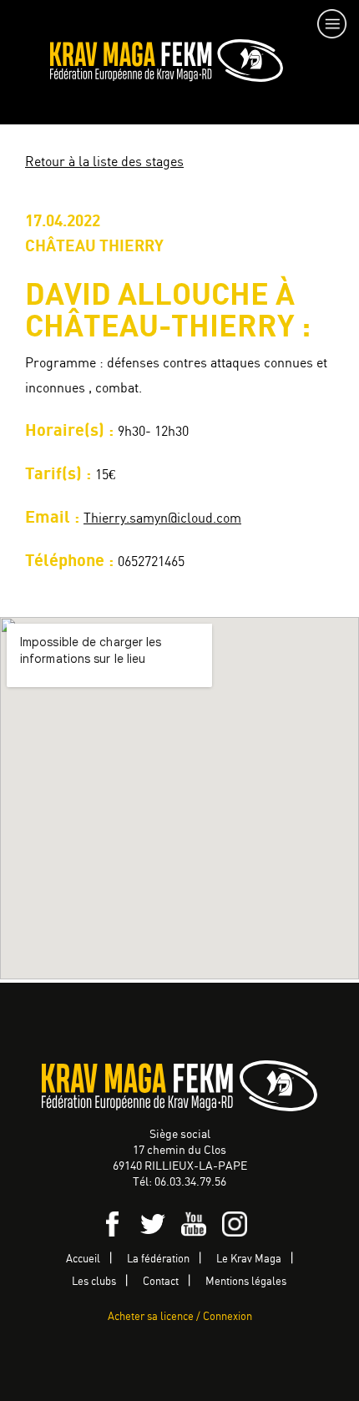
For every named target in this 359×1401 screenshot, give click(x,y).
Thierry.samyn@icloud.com (162, 519)
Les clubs (94, 1282)
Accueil (83, 1259)
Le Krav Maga (248, 1259)
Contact (161, 1282)
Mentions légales (245, 1282)
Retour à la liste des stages (104, 162)
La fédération (158, 1259)
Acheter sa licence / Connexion (180, 1317)
